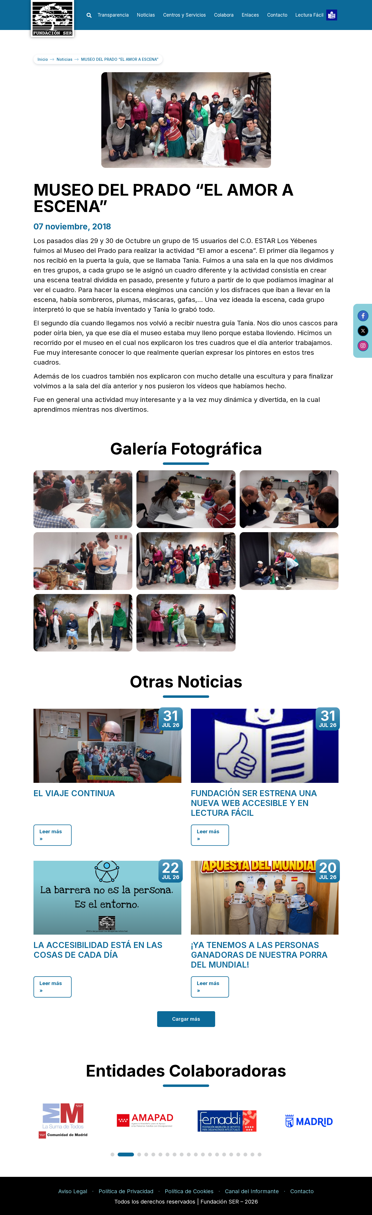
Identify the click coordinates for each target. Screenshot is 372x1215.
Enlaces (250, 15)
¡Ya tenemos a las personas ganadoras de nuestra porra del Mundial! (259, 954)
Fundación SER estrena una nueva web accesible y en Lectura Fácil (254, 803)
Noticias (146, 15)
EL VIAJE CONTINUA (74, 793)
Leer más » (50, 835)
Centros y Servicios (184, 15)
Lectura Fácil (309, 15)
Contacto (277, 15)
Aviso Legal (72, 1191)
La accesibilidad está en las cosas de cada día (97, 950)
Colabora (224, 15)
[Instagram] (363, 345)
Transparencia (113, 15)
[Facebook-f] (363, 315)
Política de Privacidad (126, 1191)
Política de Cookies (189, 1191)
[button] (88, 15)
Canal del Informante (252, 1191)
